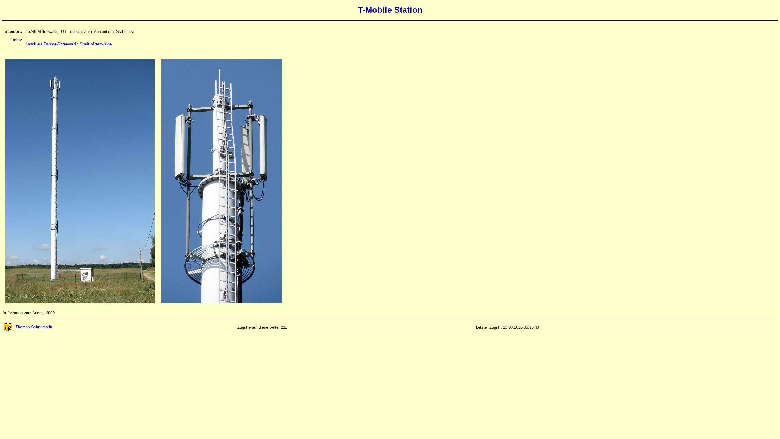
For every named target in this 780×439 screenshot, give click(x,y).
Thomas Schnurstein (34, 327)
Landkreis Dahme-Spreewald (51, 44)
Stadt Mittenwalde (96, 44)
